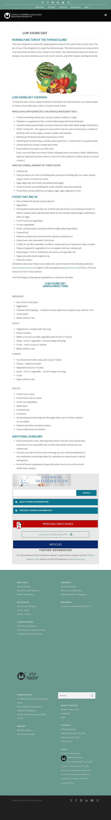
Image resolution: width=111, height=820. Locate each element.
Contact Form (67, 741)
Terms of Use (74, 753)
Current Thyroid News (26, 626)
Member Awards (24, 730)
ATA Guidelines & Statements (29, 706)
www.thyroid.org (77, 559)
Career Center (23, 610)
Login (86, 7)
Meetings (51, 7)
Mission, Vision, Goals (70, 709)
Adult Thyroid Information (34, 502)
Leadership (65, 713)
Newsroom (63, 7)
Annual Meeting (23, 586)
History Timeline (24, 614)
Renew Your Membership (71, 590)
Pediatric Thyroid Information (35, 510)
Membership (75, 7)
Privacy (64, 753)
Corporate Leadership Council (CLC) (76, 606)
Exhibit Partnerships (25, 594)
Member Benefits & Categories (74, 594)
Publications (39, 7)
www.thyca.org (72, 267)
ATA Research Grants (26, 734)
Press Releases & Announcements (31, 630)
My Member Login (68, 586)
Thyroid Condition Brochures (29, 634)
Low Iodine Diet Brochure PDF (53, 534)
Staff (63, 717)
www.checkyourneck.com (24, 267)
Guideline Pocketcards (26, 710)
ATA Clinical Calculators (27, 606)
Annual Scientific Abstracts (28, 590)
